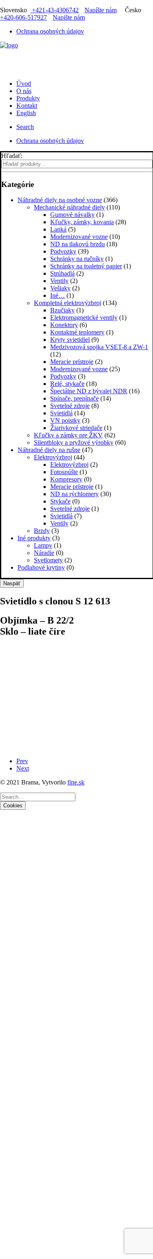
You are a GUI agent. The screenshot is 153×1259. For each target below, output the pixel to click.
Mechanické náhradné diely (69, 207)
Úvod (23, 83)
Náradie (44, 552)
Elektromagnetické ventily (84, 317)
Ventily (59, 280)
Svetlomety (48, 560)
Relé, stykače (67, 383)
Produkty (28, 98)
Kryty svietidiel (70, 339)
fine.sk (75, 782)
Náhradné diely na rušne (49, 449)
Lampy (43, 545)
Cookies (12, 805)
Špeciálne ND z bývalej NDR (88, 391)
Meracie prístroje (71, 361)
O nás (23, 90)
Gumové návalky (72, 214)
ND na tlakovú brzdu (77, 244)
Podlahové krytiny (41, 567)
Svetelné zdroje (70, 405)
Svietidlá (61, 413)
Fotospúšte (64, 471)
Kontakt (26, 105)
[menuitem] (84, 31)
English (26, 112)
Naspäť (11, 583)
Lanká (58, 229)
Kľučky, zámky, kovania (82, 221)
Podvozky (63, 251)
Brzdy (42, 530)
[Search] (37, 796)
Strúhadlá (62, 273)
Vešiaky (60, 288)
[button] (25, 126)
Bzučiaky (62, 310)
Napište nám (69, 17)
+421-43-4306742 (54, 10)
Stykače (60, 501)
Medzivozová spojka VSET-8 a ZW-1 (99, 346)
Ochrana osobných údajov (50, 31)
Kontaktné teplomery (77, 332)
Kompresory (66, 479)
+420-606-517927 (23, 17)
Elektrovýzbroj (53, 457)
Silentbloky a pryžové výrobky (73, 442)
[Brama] (76, 54)
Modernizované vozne (79, 236)
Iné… (57, 295)
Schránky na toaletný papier (86, 266)
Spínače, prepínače (74, 398)
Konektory (64, 324)
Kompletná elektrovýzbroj (67, 302)
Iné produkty (34, 538)
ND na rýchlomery (74, 493)
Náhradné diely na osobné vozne (60, 199)
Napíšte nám (100, 10)
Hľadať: (11, 155)
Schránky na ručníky (77, 258)
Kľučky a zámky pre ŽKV (68, 435)
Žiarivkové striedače (76, 427)
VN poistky (65, 420)
